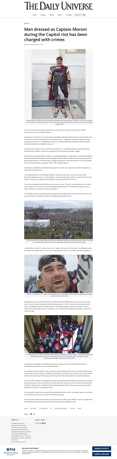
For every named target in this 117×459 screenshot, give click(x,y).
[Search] (83, 14)
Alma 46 (73, 179)
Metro (52, 15)
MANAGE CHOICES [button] (102, 448)
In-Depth (69, 15)
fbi (51, 408)
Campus (43, 15)
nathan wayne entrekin (61, 408)
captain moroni (43, 408)
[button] (114, 448)
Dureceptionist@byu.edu (18, 442)
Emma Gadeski (30, 44)
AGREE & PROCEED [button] (101, 454)
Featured (72, 408)
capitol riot (33, 408)
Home (35, 15)
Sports (60, 15)
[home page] (58, 8)
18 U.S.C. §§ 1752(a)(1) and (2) (58, 163)
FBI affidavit (38, 137)
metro (79, 408)
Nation (26, 23)
